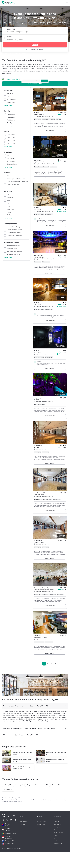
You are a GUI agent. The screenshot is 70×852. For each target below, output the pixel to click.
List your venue (41, 824)
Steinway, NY (19, 785)
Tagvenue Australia (8, 825)
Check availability (50, 130)
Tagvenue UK (9, 841)
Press (55, 835)
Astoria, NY (7, 785)
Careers (56, 830)
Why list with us (41, 821)
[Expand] (67, 3)
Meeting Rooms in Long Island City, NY (22, 760)
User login (22, 824)
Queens (20, 53)
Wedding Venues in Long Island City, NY (22, 753)
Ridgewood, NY (31, 785)
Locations (56, 841)
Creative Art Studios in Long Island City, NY (21, 767)
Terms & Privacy (58, 832)
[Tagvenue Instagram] (11, 820)
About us (56, 821)
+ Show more (8, 105)
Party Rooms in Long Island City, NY (56, 753)
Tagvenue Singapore (8, 837)
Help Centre (57, 824)
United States (5, 53)
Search (35, 45)
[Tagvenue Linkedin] (15, 820)
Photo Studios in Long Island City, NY (55, 760)
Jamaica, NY (44, 785)
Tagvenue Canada (8, 829)
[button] (62, 2)
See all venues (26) (35, 84)
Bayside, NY (56, 785)
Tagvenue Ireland (10, 833)
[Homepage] (8, 3)
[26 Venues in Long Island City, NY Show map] (35, 79)
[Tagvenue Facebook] (7, 820)
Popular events (58, 843)
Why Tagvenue (24, 821)
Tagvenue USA (9, 844)
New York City (13, 53)
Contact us (57, 827)
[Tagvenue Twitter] (3, 820)
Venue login (40, 827)
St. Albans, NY (8, 789)
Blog (55, 838)
